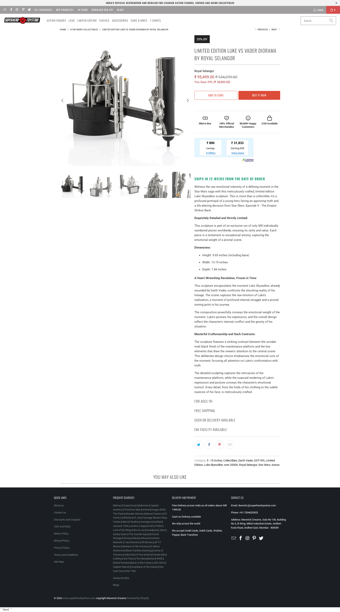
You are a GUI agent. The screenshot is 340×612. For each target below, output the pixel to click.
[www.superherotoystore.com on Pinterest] (23, 9)
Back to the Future (141, 562)
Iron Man (136, 509)
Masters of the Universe (135, 546)
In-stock (83, 9)
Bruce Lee (139, 530)
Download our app (102, 9)
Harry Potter (155, 525)
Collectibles (230, 460)
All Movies (147, 542)
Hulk (126, 554)
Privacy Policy (61, 547)
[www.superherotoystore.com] (22, 20)
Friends (156, 554)
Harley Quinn (120, 534)
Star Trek (131, 570)
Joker (162, 530)
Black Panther (133, 550)
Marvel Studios (130, 521)
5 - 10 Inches (214, 460)
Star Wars (264, 464)
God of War (137, 554)
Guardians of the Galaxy (144, 566)
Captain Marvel (121, 566)
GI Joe (137, 517)
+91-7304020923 (43, 9)
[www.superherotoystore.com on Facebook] (10, 9)
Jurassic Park (120, 525)
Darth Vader (245, 460)
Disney (127, 538)
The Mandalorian (145, 558)
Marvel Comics (153, 513)
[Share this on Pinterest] (219, 444)
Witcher (127, 517)
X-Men (154, 546)
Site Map (59, 561)
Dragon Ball (157, 509)
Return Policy (61, 533)
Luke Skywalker (213, 464)
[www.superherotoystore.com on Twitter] (29, 9)
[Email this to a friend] (230, 444)
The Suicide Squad (139, 534)
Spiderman (143, 505)
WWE (159, 558)
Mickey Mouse (141, 538)
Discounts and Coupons (67, 519)
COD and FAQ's (62, 526)
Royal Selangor (204, 71)
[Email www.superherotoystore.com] (4, 9)
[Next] (187, 100)
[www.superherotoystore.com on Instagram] (17, 9)
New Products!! (65, 9)
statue (275, 464)
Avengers (146, 521)
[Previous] (63, 100)
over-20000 (231, 464)
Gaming (147, 550)
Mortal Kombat (121, 562)
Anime (146, 509)
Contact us (60, 512)
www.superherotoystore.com (79, 598)
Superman (129, 505)
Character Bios (121, 578)
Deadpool (152, 530)
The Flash (118, 513)
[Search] (331, 20)
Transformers (132, 542)
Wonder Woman (135, 513)
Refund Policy (61, 540)
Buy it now (259, 95)
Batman (117, 505)
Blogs (120, 9)
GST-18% (259, 460)
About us (59, 505)
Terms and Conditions (66, 554)
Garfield (157, 521)
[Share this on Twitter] (198, 444)
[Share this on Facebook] (209, 444)
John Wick (159, 562)
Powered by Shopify (138, 598)
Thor (126, 509)
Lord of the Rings (122, 530)
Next (275, 29)
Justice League (138, 525)
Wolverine (118, 550)
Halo (147, 554)
